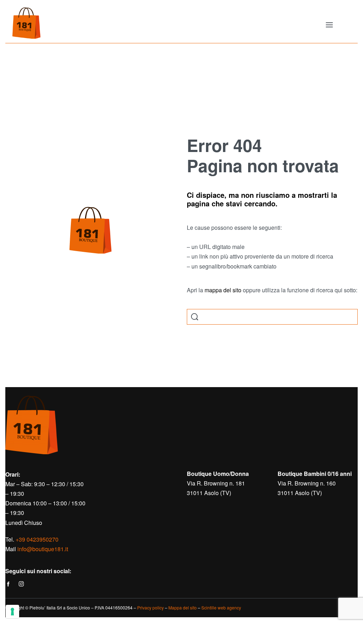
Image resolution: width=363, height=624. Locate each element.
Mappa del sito (182, 607)
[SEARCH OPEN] (195, 317)
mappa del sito (223, 290)
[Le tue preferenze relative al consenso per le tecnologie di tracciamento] (12, 611)
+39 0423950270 (37, 539)
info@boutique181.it (42, 549)
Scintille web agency (221, 607)
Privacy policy (150, 607)
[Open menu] (329, 25)
